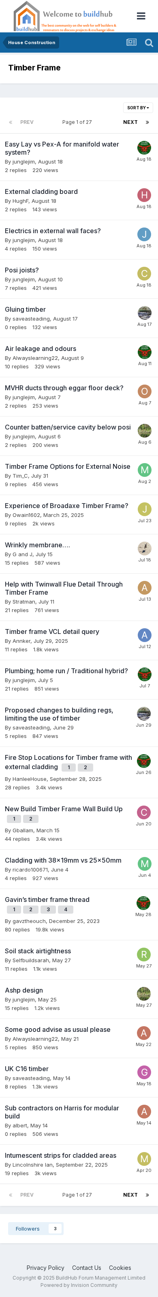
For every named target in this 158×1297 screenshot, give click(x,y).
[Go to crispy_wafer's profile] (144, 274)
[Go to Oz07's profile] (145, 391)
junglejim (24, 161)
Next (130, 122)
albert (20, 1125)
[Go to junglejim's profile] (144, 234)
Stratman (24, 601)
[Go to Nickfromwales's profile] (144, 148)
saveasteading (31, 318)
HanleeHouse (30, 779)
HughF (20, 201)
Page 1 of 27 (78, 122)
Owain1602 (26, 515)
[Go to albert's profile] (144, 1111)
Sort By (137, 107)
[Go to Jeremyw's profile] (145, 509)
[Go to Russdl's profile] (144, 954)
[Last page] (147, 122)
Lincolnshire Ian (33, 1164)
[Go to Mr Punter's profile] (145, 470)
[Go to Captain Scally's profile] (144, 812)
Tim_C (20, 475)
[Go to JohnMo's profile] (145, 431)
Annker (21, 641)
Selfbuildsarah (31, 960)
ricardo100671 (30, 869)
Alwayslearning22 (35, 358)
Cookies (120, 1267)
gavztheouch (29, 921)
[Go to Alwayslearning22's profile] (144, 1033)
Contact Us (86, 1267)
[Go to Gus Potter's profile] (144, 1072)
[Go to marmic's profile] (144, 1159)
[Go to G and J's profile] (145, 548)
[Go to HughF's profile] (144, 195)
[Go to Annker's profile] (145, 635)
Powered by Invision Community (79, 1285)
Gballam (23, 830)
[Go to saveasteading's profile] (145, 313)
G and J (22, 554)
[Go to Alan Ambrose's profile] (145, 588)
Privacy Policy (45, 1267)
